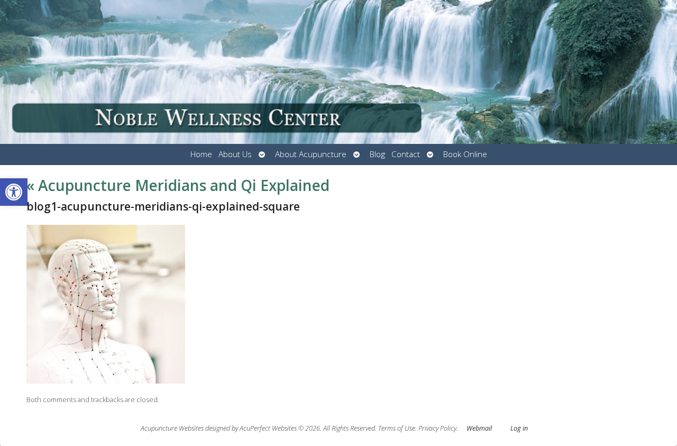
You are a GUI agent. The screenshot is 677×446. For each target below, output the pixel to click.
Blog (377, 154)
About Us (235, 154)
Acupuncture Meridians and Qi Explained (178, 185)
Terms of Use (396, 428)
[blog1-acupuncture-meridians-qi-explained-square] (105, 381)
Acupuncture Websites (172, 428)
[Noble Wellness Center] (338, 72)
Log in (519, 428)
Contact (405, 154)
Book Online (465, 154)
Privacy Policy (437, 428)
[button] (14, 192)
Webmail (479, 428)
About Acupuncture (310, 154)
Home (201, 154)
